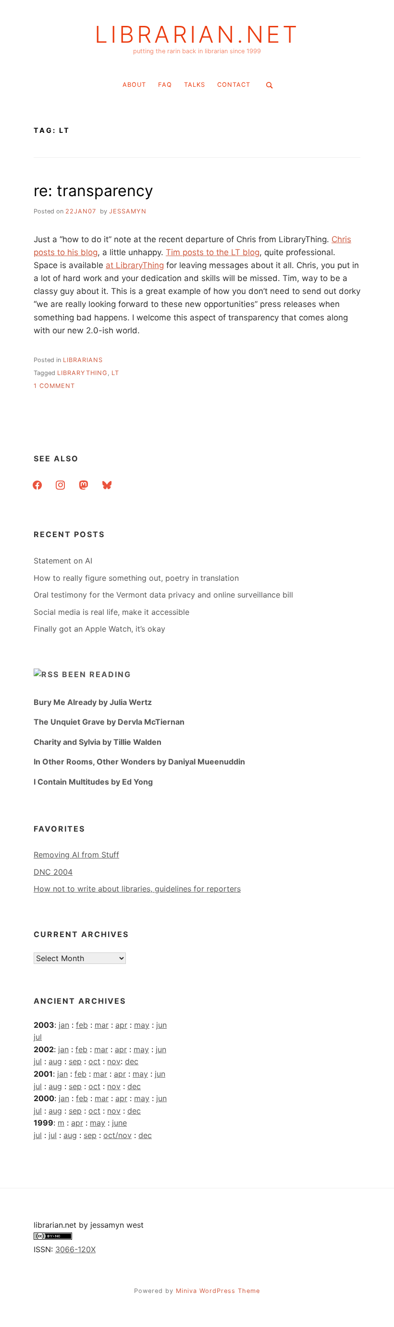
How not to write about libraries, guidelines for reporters (137, 888)
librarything (82, 372)
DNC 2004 (53, 872)
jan (64, 1025)
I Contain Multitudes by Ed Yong (93, 782)
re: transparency (93, 190)
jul (38, 1037)
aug (55, 1061)
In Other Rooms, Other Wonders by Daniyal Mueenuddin (139, 761)
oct (94, 1061)
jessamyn (128, 211)
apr (121, 1025)
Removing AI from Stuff (76, 854)
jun (161, 1025)
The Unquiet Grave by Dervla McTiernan (109, 722)
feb (82, 1025)
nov (114, 1061)
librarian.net (197, 34)
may (141, 1025)
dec (131, 1061)
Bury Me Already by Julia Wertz (93, 702)
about (134, 84)
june (119, 1122)
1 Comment (54, 385)
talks (194, 84)
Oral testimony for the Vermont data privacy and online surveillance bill (163, 594)
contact (233, 84)
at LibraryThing (135, 265)
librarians (83, 360)
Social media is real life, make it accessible (111, 612)
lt (115, 372)
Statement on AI (63, 560)
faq (165, 84)
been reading (96, 674)
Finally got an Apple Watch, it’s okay (99, 629)
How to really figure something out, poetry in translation (136, 578)
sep (75, 1061)
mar (102, 1025)
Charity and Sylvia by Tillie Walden (97, 742)
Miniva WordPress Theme (218, 1290)
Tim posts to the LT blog (212, 252)
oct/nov (117, 1135)
